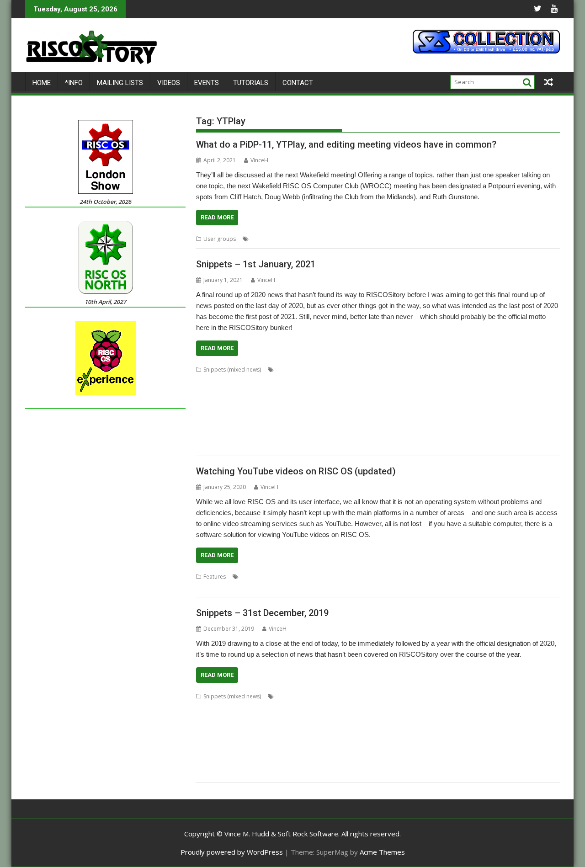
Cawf (514, 369)
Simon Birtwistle (260, 762)
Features (214, 576)
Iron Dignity (404, 402)
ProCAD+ (208, 751)
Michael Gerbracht (295, 413)
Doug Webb (296, 239)
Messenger (311, 740)
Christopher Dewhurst (363, 380)
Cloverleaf (480, 707)
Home (41, 83)
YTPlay (546, 239)
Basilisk (429, 369)
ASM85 (407, 369)
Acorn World (292, 696)
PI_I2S (507, 740)
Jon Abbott (355, 729)
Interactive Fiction (285, 729)
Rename (313, 751)
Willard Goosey (216, 446)
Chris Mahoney (312, 380)
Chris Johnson (271, 380)
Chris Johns (374, 707)
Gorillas (240, 402)
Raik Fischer (266, 424)
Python (448, 576)
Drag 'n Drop (398, 391)
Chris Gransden (261, 576)
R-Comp (255, 751)
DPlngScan (364, 391)
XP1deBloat (254, 446)
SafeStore (515, 751)
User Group (420, 239)
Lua (526, 729)
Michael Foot (251, 413)
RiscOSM (496, 424)
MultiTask (378, 740)
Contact (297, 83)
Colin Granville (515, 707)
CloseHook (448, 707)
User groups (219, 239)
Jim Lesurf (324, 729)
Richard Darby (346, 751)
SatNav (205, 435)
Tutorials (250, 83)
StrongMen (428, 762)
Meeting (326, 239)
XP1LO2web (321, 446)
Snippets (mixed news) (232, 369)
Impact (251, 729)
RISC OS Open (440, 424)
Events (206, 83)
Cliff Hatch (264, 239)
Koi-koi (457, 729)
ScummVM (209, 762)
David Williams (289, 391)
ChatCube (271, 707)
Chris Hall (237, 380)
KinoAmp (509, 402)
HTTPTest (350, 402)
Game (512, 391)
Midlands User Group (392, 576)
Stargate (316, 435)
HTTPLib (323, 402)
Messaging (279, 740)
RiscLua (471, 424)
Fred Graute (482, 718)
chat (249, 707)
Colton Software (459, 380)
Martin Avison (213, 413)
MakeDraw (209, 740)
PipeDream (511, 413)
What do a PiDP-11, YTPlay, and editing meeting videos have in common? (346, 144)
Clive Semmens (415, 380)
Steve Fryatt (379, 435)
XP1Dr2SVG (288, 446)
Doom (317, 718)
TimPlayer (209, 773)
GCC (201, 402)
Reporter (333, 424)
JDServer (433, 402)
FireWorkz (487, 391)
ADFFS (321, 696)
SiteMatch (266, 435)
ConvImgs (496, 380)
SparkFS (292, 435)
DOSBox (340, 718)
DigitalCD (293, 718)
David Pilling (251, 391)
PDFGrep (451, 413)
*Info (74, 83)
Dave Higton (529, 380)
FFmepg (329, 576)
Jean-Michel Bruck (470, 402)
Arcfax (365, 369)
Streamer (399, 762)
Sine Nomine (234, 435)
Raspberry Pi (301, 424)
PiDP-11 (350, 239)
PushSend (234, 424)
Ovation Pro (420, 413)
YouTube (523, 239)
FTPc (524, 718)
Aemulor (408, 696)
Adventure (380, 696)
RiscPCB (476, 751)
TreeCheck (267, 773)
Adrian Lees (347, 696)
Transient (237, 773)
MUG (429, 576)
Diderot (337, 391)
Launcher (536, 402)
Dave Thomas (214, 391)
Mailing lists (120, 83)
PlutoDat (207, 424)
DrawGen (394, 718)
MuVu (401, 740)
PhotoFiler (480, 413)
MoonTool (336, 413)
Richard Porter (367, 424)
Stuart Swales (414, 435)
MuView (363, 413)
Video (447, 239)
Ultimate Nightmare (309, 773)
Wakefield (471, 239)
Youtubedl (535, 576)
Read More (217, 217)
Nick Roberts (447, 740)
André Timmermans (302, 369)
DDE (317, 391)
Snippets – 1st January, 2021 (255, 264)
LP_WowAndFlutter (494, 729)
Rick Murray (404, 424)
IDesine (375, 402)
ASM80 (386, 369)
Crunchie (234, 718)
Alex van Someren (446, 696)
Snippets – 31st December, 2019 (262, 612)
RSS (515, 424)
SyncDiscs (447, 435)
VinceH (259, 160)
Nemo (419, 740)
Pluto (536, 413)
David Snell (263, 718)
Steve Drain (345, 435)
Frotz (508, 718)
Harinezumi (269, 402)
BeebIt (450, 369)
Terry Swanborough (489, 435)
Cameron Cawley (218, 707)
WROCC (498, 239)
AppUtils (342, 369)
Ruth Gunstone (383, 239)
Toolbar (528, 435)
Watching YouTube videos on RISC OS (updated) (296, 471)
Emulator (430, 391)
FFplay (352, 576)
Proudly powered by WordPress (232, 851)
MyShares (389, 413)
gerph (219, 402)
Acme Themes (382, 851)
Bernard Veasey (483, 369)
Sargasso (535, 424)
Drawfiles (366, 718)
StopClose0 (368, 762)
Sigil (231, 762)
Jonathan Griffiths (394, 729)
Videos (168, 83)
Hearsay (298, 402)
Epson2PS (458, 391)
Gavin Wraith (539, 391)
